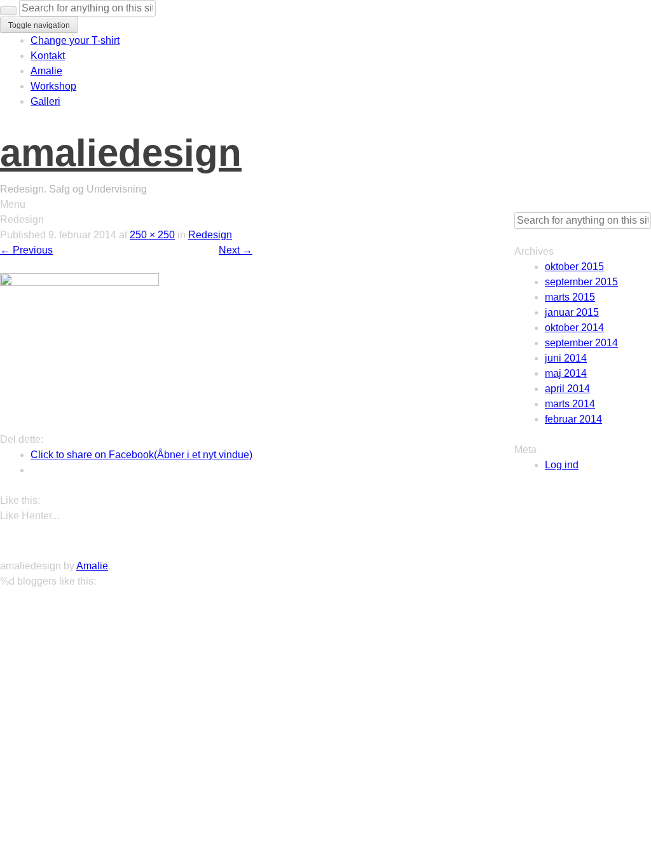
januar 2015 (572, 312)
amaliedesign (121, 153)
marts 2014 (570, 403)
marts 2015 (570, 297)
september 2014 (581, 342)
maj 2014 (566, 373)
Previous (26, 250)
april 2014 (567, 388)
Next (235, 250)
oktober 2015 (574, 266)
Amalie (46, 70)
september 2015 (581, 281)
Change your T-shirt (75, 40)
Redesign (210, 234)
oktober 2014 (574, 327)
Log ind (562, 464)
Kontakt (48, 55)
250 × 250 (152, 234)
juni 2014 (566, 358)
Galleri (45, 101)
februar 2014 (573, 419)
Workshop (53, 86)
